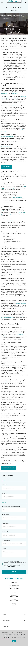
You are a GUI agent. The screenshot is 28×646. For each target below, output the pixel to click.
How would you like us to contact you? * (11, 506)
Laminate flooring (5, 382)
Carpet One (3, 15)
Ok (14, 641)
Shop (4, 614)
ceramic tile (4, 93)
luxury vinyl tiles (13, 188)
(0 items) (25, 2)
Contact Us (6, 166)
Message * (4, 548)
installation (4, 211)
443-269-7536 (14, 10)
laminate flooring (9, 221)
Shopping (19, 15)
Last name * (4, 493)
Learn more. (5, 639)
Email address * (5, 523)
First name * (4, 484)
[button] (21, 2)
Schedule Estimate (8, 467)
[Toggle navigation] (2, 2)
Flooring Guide (11, 15)
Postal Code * (5, 531)
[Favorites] (23, 2)
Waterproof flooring (6, 146)
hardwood (15, 93)
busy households (17, 197)
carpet (13, 105)
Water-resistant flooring (7, 136)
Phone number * (5, 514)
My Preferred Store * (6, 540)
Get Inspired (6, 620)
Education (6, 626)
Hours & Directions (14, 588)
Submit (14, 571)
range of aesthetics (21, 303)
